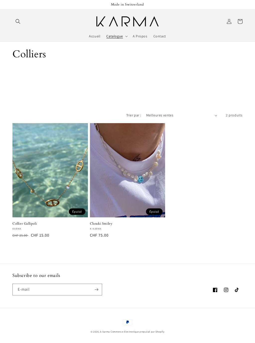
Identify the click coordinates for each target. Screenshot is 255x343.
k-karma (105, 331)
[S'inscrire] (96, 289)
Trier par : (133, 115)
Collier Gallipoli (24, 224)
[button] (17, 21)
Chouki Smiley (101, 224)
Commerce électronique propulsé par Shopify (137, 331)
